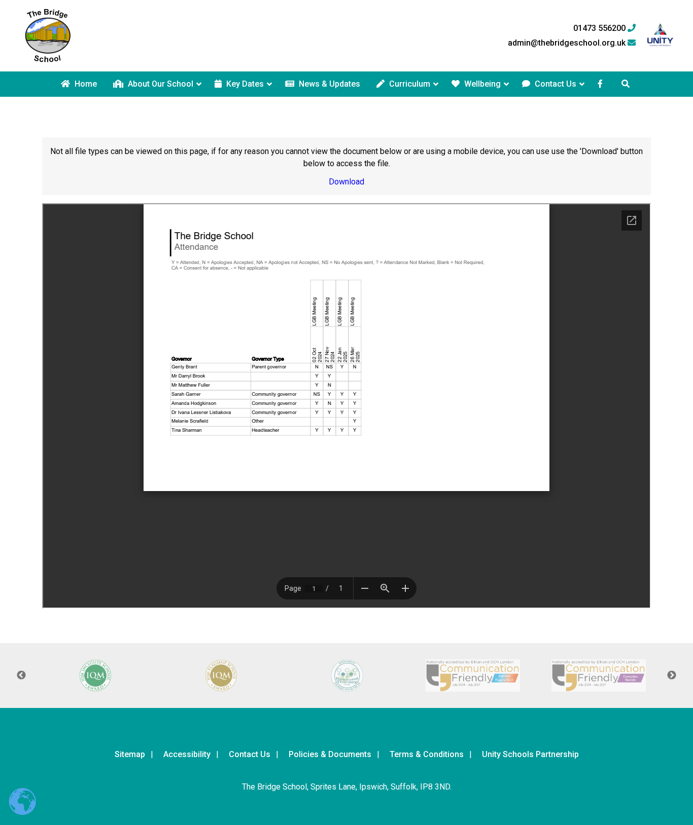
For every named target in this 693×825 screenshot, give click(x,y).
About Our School (159, 84)
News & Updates (328, 84)
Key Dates (244, 84)
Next (672, 675)
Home (85, 84)
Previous (21, 675)
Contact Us (554, 84)
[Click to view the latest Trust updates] (660, 35)
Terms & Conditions (427, 754)
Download (346, 181)
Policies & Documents (330, 754)
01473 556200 (600, 28)
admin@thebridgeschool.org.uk (568, 43)
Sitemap (130, 754)
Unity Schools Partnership (530, 754)
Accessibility (187, 754)
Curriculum (408, 84)
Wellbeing (481, 84)
